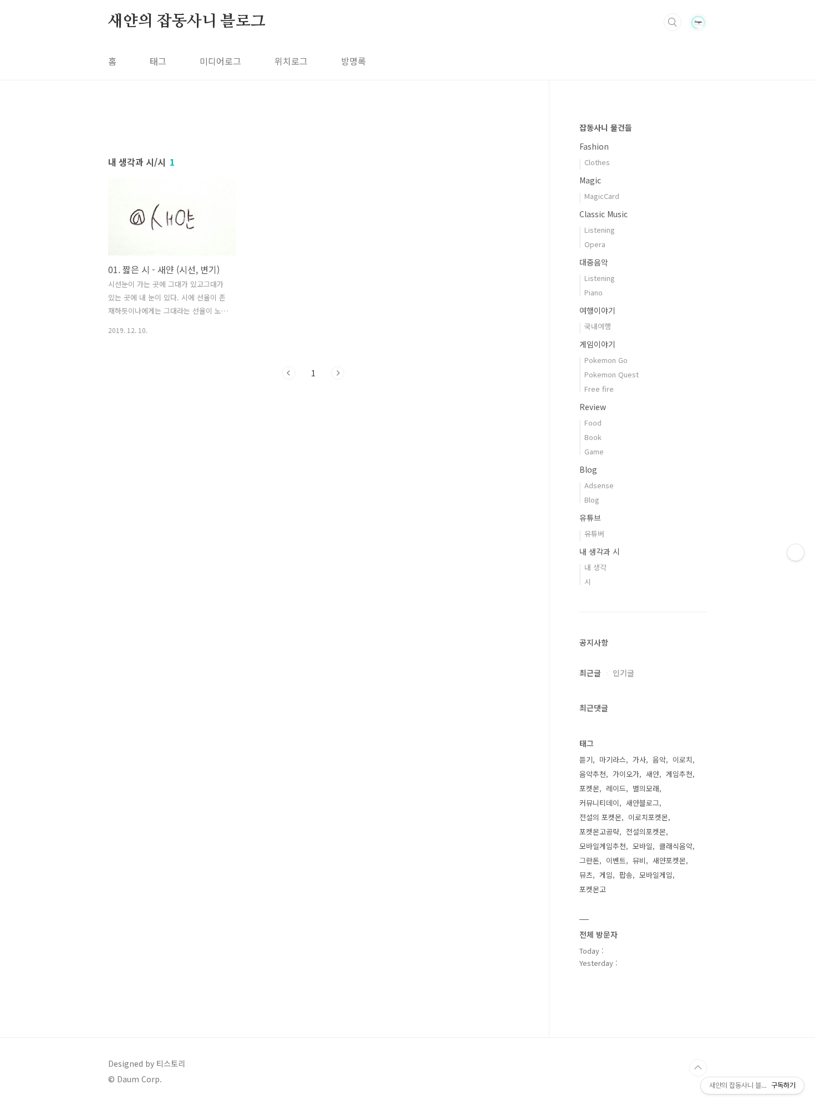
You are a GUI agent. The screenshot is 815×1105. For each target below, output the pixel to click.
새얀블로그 (642, 802)
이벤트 (616, 860)
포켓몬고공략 (599, 831)
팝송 (626, 874)
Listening (599, 229)
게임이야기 (597, 344)
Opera (594, 244)
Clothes (597, 162)
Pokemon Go (606, 360)
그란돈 (589, 860)
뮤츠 (586, 874)
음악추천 (592, 774)
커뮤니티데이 (599, 802)
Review (592, 406)
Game (594, 451)
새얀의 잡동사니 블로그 (187, 21)
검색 (672, 22)
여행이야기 (597, 310)
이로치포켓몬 (648, 817)
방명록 (353, 61)
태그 (158, 61)
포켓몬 (589, 788)
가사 (639, 759)
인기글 (623, 672)
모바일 (643, 846)
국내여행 (597, 326)
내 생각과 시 (599, 551)
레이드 (616, 788)
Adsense (599, 485)
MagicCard (601, 196)
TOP (698, 1068)
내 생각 (595, 567)
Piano (593, 292)
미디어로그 (220, 61)
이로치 (682, 759)
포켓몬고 (592, 889)
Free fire (599, 388)
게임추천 (679, 774)
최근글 (590, 672)
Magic (590, 180)
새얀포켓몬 (669, 860)
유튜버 (594, 533)
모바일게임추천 (602, 846)
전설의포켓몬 (646, 831)
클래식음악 (675, 846)
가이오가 (626, 774)
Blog (588, 469)
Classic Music (603, 213)
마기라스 (612, 759)
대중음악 (593, 262)
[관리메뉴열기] (795, 552)
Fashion (594, 146)
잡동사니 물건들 (605, 127)
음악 (659, 759)
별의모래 (646, 788)
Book (593, 437)
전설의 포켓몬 (600, 817)
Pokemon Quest (611, 374)
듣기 (586, 759)
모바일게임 (656, 874)
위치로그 (291, 61)
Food (593, 422)
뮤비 (639, 860)
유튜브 (590, 517)
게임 (606, 874)
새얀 (652, 774)
